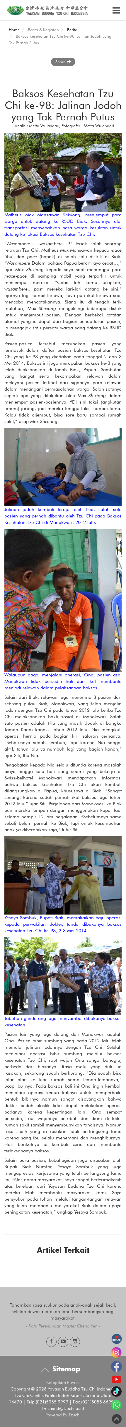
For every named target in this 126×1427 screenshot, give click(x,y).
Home (14, 29)
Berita (72, 29)
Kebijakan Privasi (63, 1382)
